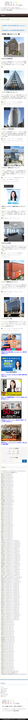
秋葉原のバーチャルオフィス (7, 504)
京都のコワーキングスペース (7, 655)
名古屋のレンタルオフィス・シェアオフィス (10, 596)
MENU (3, 15)
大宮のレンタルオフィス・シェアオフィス (10, 586)
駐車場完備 (19, 102)
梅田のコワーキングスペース (7, 658)
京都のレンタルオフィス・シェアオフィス (10, 599)
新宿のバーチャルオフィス (7, 493)
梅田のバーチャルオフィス (7, 531)
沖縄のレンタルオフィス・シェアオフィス (10, 619)
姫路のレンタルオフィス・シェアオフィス (10, 607)
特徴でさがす (3, 696)
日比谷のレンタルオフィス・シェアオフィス (10, 558)
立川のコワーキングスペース (7, 643)
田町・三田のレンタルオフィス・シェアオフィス (11, 577)
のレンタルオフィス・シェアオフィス (11, 592)
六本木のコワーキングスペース (7, 631)
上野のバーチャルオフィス (7, 505)
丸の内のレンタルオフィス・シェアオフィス (10, 555)
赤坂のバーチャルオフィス (7, 482)
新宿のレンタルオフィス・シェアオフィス (10, 548)
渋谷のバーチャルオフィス (7, 475)
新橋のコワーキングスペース (7, 633)
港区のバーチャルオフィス (7, 480)
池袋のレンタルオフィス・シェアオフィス (10, 549)
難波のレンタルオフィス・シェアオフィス (10, 602)
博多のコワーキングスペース (7, 663)
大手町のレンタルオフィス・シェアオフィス (10, 557)
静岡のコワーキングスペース (7, 652)
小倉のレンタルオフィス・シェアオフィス (10, 616)
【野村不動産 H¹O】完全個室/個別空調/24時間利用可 (13, 30)
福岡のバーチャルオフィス (7, 537)
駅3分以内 (3, 103)
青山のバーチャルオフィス (7, 478)
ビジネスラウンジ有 (15, 103)
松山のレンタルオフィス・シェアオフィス (10, 608)
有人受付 (9, 103)
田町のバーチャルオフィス (7, 490)
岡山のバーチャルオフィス (7, 536)
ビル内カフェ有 (10, 140)
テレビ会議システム (5, 256)
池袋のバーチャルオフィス (7, 495)
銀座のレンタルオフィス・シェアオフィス (10, 552)
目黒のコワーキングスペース (7, 625)
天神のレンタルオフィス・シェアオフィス (10, 613)
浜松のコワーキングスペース (7, 654)
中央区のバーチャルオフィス (7, 496)
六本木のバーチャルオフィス (7, 484)
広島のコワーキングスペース (7, 661)
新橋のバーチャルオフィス (7, 487)
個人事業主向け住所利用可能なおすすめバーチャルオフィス (14, 674)
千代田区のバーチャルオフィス (7, 501)
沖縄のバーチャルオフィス (7, 539)
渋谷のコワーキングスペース (7, 620)
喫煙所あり (11, 179)
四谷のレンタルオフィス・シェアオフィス (10, 567)
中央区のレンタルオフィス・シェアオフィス (10, 551)
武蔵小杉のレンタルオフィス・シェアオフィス (11, 581)
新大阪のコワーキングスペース (7, 660)
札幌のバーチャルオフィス (7, 510)
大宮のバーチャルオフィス (7, 517)
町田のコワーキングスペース (7, 645)
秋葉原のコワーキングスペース (7, 640)
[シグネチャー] (14, 46)
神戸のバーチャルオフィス (7, 533)
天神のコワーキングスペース (7, 664)
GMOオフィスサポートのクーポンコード (10, 671)
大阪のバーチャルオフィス (7, 530)
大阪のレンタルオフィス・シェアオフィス (10, 601)
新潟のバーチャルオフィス (7, 513)
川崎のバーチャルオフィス (7, 520)
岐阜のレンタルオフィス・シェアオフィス (10, 598)
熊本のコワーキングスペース (7, 666)
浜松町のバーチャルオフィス (7, 492)
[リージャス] (14, 80)
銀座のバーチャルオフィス (7, 498)
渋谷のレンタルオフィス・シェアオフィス (10, 540)
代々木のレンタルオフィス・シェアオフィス (10, 543)
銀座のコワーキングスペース (7, 628)
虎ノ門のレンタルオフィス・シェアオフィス (10, 573)
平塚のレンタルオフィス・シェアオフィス (10, 584)
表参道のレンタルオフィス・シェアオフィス (10, 542)
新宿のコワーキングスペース (7, 622)
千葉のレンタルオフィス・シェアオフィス (10, 587)
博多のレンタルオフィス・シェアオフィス (10, 611)
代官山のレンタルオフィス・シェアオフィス (10, 546)
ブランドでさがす (4, 694)
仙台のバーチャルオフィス (7, 511)
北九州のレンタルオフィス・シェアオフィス (10, 614)
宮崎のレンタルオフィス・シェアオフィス (10, 617)
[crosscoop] (14, 231)
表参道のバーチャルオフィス (7, 481)
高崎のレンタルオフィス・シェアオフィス (10, 595)
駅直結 (4, 102)
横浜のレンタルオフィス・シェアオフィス (10, 580)
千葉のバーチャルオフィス (7, 522)
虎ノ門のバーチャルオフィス (7, 486)
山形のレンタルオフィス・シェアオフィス (10, 593)
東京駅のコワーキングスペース (7, 637)
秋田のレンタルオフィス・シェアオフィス (10, 590)
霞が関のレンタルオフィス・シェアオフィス (10, 560)
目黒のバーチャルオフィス (7, 507)
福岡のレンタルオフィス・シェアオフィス (10, 610)
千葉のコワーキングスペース (7, 649)
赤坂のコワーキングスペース (7, 630)
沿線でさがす (3, 691)
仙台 (2, 592)
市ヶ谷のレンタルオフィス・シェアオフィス (10, 569)
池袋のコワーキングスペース (7, 627)
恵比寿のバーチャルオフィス (7, 476)
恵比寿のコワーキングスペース (7, 624)
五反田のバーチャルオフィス (7, 508)
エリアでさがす (4, 688)
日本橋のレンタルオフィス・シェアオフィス (10, 564)
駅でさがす (3, 693)
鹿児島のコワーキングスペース (7, 667)
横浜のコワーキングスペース (7, 646)
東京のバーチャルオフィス (7, 473)
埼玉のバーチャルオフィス (7, 516)
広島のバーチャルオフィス (7, 534)
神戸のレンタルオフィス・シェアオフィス (10, 605)
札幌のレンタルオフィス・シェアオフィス (10, 589)
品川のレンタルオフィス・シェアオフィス (10, 575)
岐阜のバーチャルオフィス (7, 527)
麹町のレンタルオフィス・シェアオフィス (10, 566)
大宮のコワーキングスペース (7, 648)
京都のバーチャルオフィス (7, 528)
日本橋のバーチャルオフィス (7, 499)
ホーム (2, 686)
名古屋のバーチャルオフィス (7, 525)
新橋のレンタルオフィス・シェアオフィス (10, 561)
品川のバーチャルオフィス (7, 489)
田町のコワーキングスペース (7, 634)
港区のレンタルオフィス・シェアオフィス (10, 570)
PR (18, 218)
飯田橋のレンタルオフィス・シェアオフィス (10, 563)
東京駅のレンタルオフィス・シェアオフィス (10, 554)
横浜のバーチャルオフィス (7, 519)
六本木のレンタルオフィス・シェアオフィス (10, 572)
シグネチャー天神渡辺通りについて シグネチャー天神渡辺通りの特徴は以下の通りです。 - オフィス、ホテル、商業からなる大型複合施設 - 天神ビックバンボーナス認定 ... (13, 63)
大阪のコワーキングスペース (7, 657)
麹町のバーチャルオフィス (7, 502)
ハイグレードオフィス (11, 102)
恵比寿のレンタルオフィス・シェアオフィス (10, 545)
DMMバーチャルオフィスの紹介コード (9, 672)
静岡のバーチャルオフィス (7, 523)
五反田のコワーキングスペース (7, 642)
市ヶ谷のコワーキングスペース (7, 636)
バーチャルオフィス (5, 142)
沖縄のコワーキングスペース (7, 669)
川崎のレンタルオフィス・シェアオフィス (10, 583)
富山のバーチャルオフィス (7, 514)
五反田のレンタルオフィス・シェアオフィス (10, 578)
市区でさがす (3, 689)
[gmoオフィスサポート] (14, 194)
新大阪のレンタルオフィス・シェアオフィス (10, 604)
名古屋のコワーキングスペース (7, 651)
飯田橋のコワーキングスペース (7, 639)
